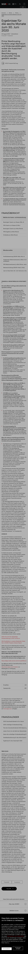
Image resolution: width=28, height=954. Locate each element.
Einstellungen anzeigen (18, 948)
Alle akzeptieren (6, 948)
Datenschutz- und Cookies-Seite (15, 936)
